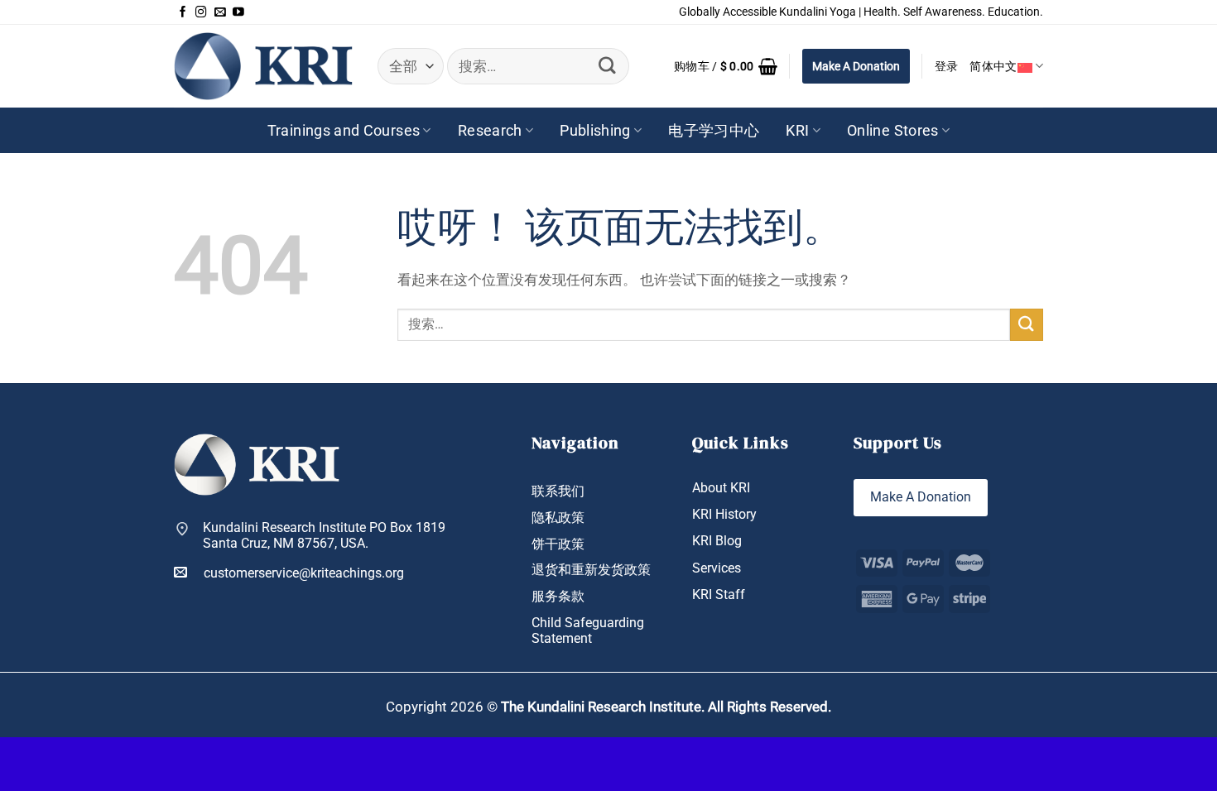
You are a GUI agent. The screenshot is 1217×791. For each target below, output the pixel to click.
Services (716, 568)
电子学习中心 (713, 130)
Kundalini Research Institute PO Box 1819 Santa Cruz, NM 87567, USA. (324, 535)
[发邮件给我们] (220, 12)
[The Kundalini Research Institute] (263, 65)
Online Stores (893, 130)
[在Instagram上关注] (201, 12)
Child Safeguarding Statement (588, 630)
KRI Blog (717, 541)
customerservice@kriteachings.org (304, 573)
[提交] (607, 66)
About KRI (721, 488)
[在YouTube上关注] (238, 12)
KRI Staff (718, 594)
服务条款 (558, 596)
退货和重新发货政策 (591, 570)
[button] (725, 66)
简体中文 (993, 66)
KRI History (724, 514)
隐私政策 (558, 517)
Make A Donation (856, 66)
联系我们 (558, 491)
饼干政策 (558, 544)
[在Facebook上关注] (183, 12)
